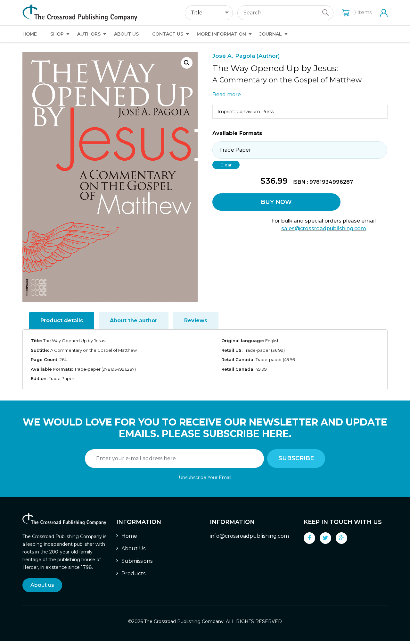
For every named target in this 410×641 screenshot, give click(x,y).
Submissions (136, 561)
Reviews (195, 320)
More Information (221, 34)
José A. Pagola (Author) (246, 56)
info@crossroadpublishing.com (249, 536)
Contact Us (167, 34)
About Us (126, 34)
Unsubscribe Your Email (205, 477)
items (362, 12)
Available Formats (237, 133)
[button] (187, 63)
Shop (57, 34)
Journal (270, 34)
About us (42, 585)
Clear (226, 164)
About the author (133, 320)
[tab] (61, 320)
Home (29, 34)
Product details (61, 320)
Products (133, 573)
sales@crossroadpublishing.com (323, 228)
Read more (226, 94)
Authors (89, 34)
